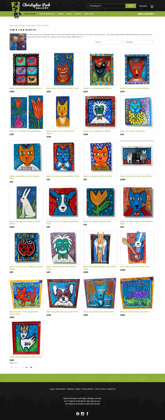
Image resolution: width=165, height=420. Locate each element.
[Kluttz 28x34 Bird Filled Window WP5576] (26, 69)
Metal (69, 13)
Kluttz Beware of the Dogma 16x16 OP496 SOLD (24, 313)
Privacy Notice (87, 389)
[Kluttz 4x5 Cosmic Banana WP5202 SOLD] (63, 157)
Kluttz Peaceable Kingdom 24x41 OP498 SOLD (99, 268)
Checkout (70, 389)
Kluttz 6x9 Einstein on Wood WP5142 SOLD (61, 268)
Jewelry (60, 13)
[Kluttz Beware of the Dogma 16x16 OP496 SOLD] (26, 292)
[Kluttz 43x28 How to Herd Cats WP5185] (137, 157)
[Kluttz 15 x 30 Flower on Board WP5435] (26, 112)
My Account (143, 6)
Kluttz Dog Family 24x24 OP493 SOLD (98, 311)
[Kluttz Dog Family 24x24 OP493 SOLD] (100, 292)
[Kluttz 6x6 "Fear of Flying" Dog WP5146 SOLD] (63, 202)
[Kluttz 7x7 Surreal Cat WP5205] (137, 112)
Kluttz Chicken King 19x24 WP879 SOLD (25, 356)
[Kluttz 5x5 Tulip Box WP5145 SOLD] (100, 202)
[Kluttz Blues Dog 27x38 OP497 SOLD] (137, 247)
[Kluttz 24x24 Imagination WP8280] (100, 112)
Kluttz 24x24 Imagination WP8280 (97, 131)
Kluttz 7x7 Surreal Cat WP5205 (132, 131)
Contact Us (111, 389)
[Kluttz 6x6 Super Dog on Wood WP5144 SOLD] (137, 202)
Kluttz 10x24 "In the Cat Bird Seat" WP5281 (60, 132)
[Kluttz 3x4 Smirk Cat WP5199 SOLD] (100, 157)
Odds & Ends (89, 13)
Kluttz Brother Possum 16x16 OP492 (134, 311)
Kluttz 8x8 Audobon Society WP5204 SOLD (24, 177)
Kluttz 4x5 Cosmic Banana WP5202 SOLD (62, 176)
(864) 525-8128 (95, 403)
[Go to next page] (27, 367)
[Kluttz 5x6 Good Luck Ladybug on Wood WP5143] (26, 247)
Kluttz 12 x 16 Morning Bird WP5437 (97, 88)
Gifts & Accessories (47, 13)
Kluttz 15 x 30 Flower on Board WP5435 (25, 131)
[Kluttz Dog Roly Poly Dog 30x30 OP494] (63, 292)
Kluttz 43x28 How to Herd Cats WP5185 (136, 176)
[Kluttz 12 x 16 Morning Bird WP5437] (100, 69)
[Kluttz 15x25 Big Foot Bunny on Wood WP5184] (26, 202)
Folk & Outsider (30, 13)
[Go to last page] (31, 367)
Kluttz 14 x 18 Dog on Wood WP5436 (135, 88)
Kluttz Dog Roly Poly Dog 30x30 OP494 (62, 311)
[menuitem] (30, 14)
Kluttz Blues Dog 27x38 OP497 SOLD (135, 266)
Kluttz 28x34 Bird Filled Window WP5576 (26, 88)
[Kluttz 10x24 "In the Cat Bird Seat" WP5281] (63, 112)
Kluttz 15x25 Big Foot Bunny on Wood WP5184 (25, 222)
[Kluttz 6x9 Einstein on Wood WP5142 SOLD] (63, 247)
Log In (52, 389)
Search (130, 5)
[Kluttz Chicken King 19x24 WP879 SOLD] (26, 337)
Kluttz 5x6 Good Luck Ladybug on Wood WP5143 (26, 268)
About (78, 389)
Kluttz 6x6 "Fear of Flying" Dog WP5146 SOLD (62, 222)
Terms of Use (100, 389)
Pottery (78, 13)
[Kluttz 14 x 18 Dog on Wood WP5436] (137, 69)
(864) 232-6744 (146, 14)
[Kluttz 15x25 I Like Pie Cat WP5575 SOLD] (63, 69)
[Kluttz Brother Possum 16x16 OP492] (137, 292)
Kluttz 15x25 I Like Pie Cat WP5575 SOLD (62, 88)
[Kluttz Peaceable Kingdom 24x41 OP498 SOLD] (100, 247)
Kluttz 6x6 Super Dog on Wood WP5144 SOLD (136, 222)
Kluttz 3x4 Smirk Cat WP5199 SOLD (97, 176)
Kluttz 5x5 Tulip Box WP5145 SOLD (97, 221)
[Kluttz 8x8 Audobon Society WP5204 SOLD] (26, 157)
